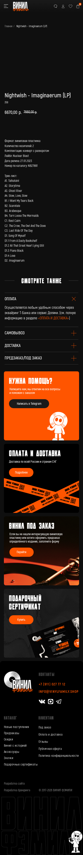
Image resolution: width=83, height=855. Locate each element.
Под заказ (45, 727)
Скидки (8, 739)
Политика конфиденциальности (59, 756)
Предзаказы (11, 733)
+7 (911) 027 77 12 (52, 684)
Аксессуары (11, 752)
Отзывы (43, 742)
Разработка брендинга (17, 790)
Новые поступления (16, 727)
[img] (41, 550)
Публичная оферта (50, 749)
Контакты (46, 674)
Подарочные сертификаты (21, 764)
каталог (10, 718)
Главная (8, 26)
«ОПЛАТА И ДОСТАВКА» (53, 318)
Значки (8, 758)
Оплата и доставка (51, 735)
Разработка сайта (14, 784)
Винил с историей (15, 746)
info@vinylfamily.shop (59, 691)
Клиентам (46, 718)
